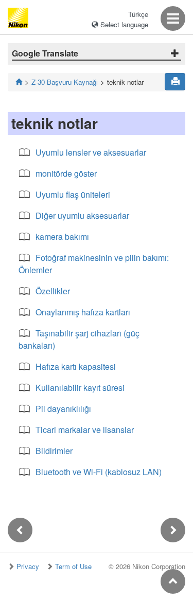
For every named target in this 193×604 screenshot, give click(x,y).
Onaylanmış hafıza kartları (83, 312)
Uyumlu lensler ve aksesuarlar (91, 152)
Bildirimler (54, 451)
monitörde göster (66, 173)
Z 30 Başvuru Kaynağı (64, 82)
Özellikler (53, 291)
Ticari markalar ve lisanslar (85, 430)
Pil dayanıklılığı (63, 408)
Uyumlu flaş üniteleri (73, 194)
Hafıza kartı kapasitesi (76, 366)
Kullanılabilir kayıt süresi (80, 387)
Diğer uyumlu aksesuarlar (82, 215)
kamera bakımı (62, 236)
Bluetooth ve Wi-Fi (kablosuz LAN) (99, 472)
